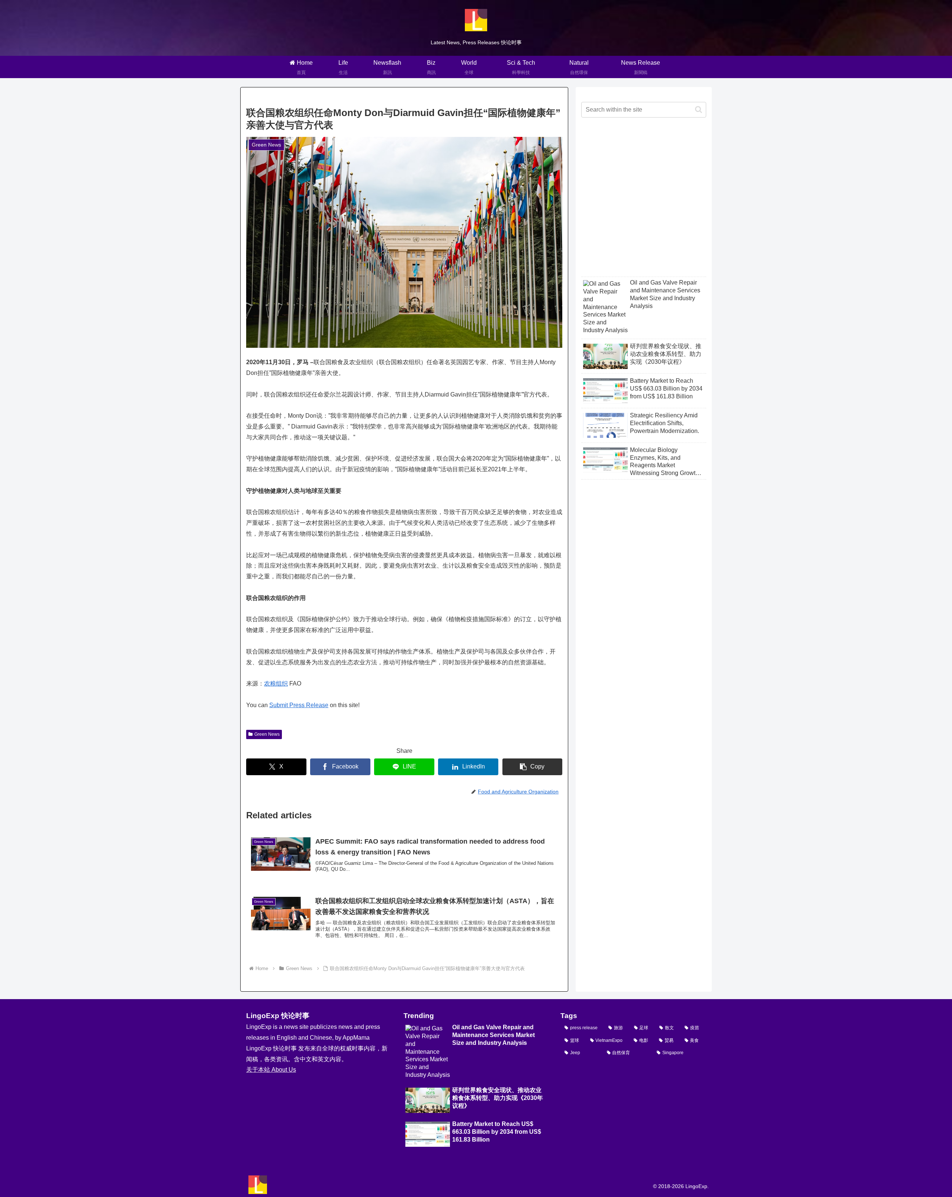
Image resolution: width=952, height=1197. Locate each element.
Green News (267, 734)
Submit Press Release (298, 705)
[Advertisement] (643, 203)
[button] (532, 766)
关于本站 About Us (271, 1069)
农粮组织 (276, 683)
